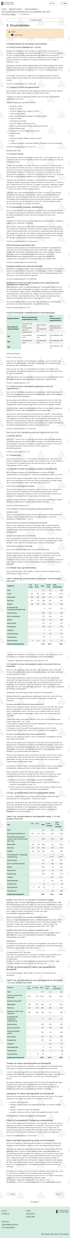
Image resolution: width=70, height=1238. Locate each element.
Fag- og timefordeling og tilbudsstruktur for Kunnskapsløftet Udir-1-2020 (25, 11)
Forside (3, 9)
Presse (28, 1210)
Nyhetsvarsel (30, 1213)
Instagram (65, 1234)
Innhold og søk (36, 20)
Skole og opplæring (31, 9)
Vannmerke (19, 35)
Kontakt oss (5, 1213)
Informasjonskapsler (8, 1227)
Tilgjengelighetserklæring (9, 1224)
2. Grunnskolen (24, 14)
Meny (65, 3)
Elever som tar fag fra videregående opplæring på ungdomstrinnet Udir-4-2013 (32, 432)
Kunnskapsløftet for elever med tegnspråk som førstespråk (26, 1115)
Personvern (5, 1221)
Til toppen (34, 1202)
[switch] (13, 35)
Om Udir (4, 1210)
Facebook (47, 1234)
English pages (30, 1216)
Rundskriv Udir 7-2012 (13, 150)
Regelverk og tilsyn (15, 9)
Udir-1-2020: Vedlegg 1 (8, 14)
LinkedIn (56, 1234)
